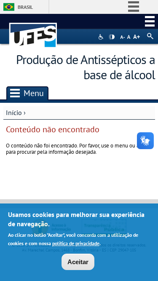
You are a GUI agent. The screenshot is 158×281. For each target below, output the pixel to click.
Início (14, 112)
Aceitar (77, 261)
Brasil (25, 7)
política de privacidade (75, 243)
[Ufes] (33, 31)
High (112, 37)
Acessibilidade (102, 37)
